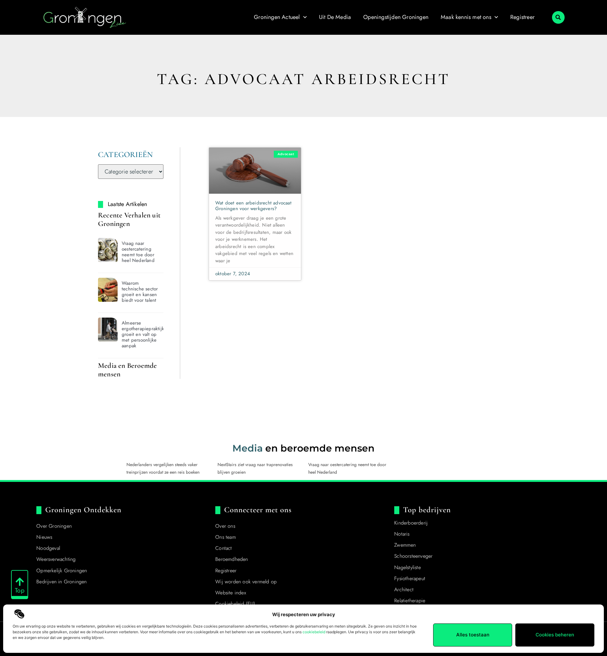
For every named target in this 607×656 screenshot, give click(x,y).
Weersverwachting (56, 559)
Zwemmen (405, 545)
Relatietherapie (409, 600)
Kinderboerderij (411, 522)
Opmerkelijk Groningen (61, 570)
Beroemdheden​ (231, 559)
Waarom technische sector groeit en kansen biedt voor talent (140, 292)
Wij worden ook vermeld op (246, 581)
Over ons (225, 526)
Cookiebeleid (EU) (235, 603)
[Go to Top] (19, 581)
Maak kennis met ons (466, 17)
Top (19, 590)
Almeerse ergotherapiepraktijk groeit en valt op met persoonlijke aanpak (143, 334)
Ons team (225, 537)
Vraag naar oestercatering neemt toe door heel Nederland (138, 252)
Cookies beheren (555, 635)
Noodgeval (48, 548)
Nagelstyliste (407, 567)
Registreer (522, 17)
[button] (558, 17)
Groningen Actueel (277, 17)
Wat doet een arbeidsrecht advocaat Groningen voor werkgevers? (253, 205)
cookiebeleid (314, 631)
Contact (223, 548)
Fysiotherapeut (409, 578)
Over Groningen (54, 526)
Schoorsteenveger (413, 556)
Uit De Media (335, 17)
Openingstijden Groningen (395, 17)
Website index (230, 592)
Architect (404, 589)
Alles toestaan (472, 635)
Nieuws (44, 537)
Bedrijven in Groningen (61, 581)
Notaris (401, 534)
